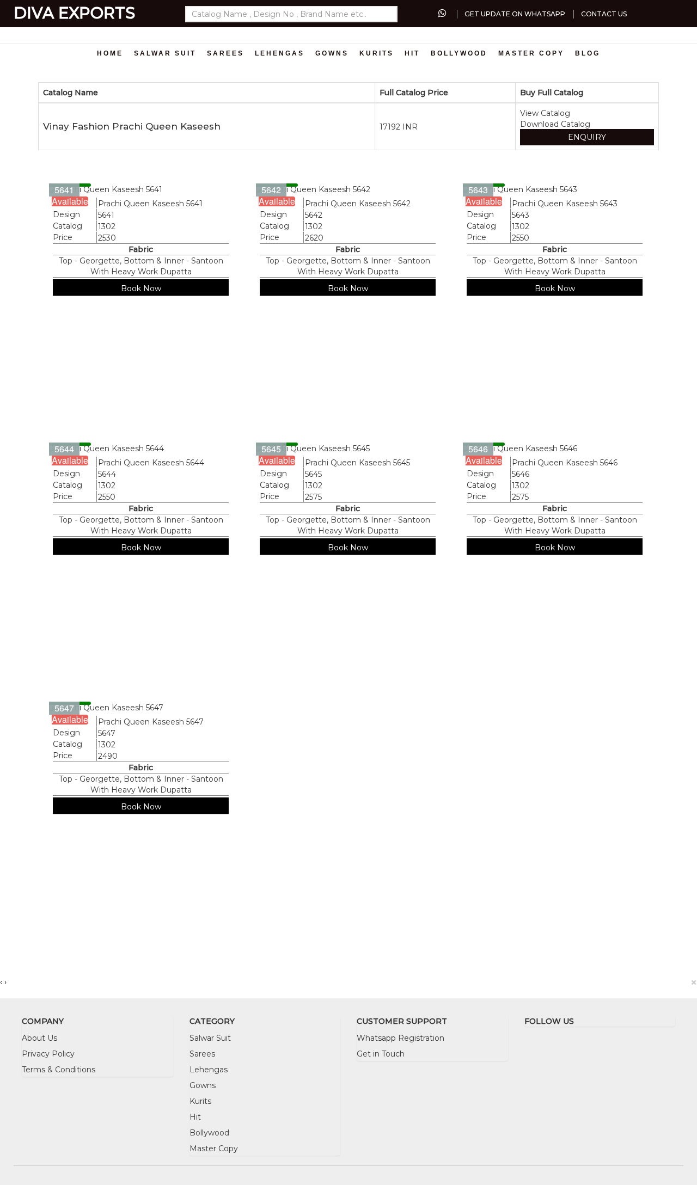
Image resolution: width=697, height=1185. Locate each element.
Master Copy (531, 53)
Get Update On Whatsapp (514, 14)
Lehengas (279, 53)
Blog (587, 53)
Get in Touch (381, 1054)
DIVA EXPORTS (74, 12)
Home (110, 53)
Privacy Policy (48, 1054)
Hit (412, 53)
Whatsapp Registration (400, 1038)
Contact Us (604, 14)
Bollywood (459, 53)
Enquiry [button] (587, 137)
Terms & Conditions (58, 1070)
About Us (39, 1038)
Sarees (225, 53)
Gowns (331, 53)
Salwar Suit (165, 53)
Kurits (376, 53)
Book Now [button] (141, 288)
